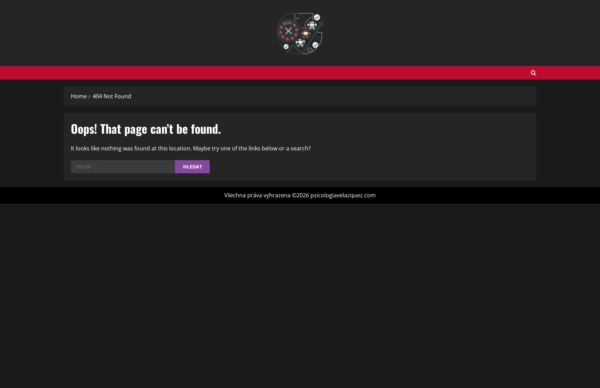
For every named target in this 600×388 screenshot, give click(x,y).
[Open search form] (533, 73)
